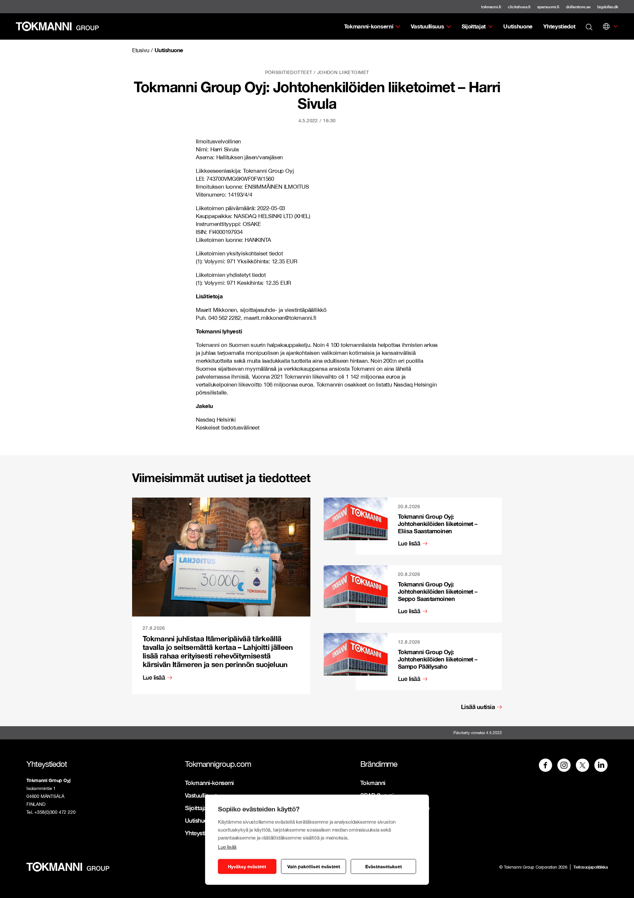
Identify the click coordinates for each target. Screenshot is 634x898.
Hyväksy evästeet (247, 866)
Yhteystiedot (559, 26)
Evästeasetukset (383, 866)
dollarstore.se (578, 6)
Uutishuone (518, 26)
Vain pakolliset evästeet (313, 866)
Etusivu (140, 50)
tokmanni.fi (491, 6)
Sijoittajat (474, 26)
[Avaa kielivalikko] (606, 26)
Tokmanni (372, 782)
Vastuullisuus (427, 26)
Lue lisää (227, 847)
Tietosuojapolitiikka (590, 867)
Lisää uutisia (478, 706)
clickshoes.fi (519, 6)
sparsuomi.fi (548, 6)
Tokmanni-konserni (368, 26)
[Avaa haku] (589, 26)
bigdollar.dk (607, 6)
